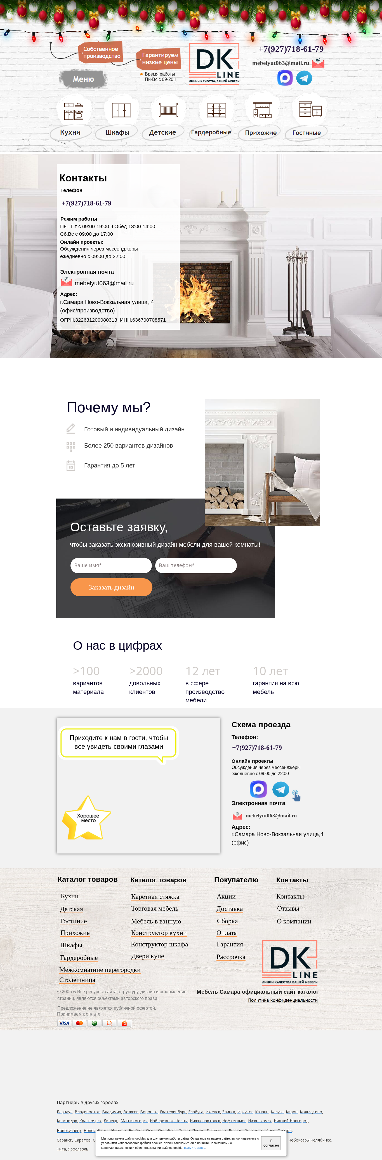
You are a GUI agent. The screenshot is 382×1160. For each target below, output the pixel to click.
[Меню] (289, 985)
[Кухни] (71, 141)
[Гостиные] (306, 142)
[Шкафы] (117, 141)
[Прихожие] (260, 141)
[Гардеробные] (211, 141)
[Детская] (164, 141)
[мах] (258, 797)
